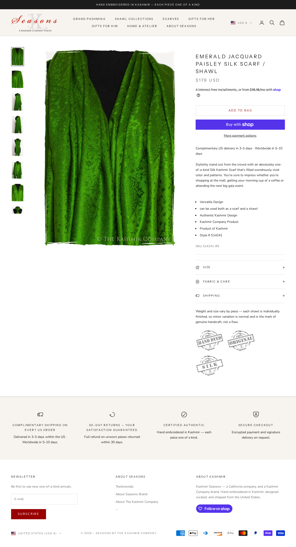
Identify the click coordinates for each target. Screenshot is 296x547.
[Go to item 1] (17, 56)
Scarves (171, 19)
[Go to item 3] (17, 101)
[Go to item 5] (17, 147)
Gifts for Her (201, 19)
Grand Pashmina (89, 19)
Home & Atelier (142, 26)
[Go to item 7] (17, 192)
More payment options (240, 135)
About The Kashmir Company (137, 502)
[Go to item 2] (17, 79)
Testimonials (125, 486)
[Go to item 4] (17, 124)
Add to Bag (240, 110)
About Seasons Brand (131, 494)
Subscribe (28, 514)
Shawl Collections (134, 19)
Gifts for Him (105, 26)
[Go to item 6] (17, 169)
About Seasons (181, 26)
